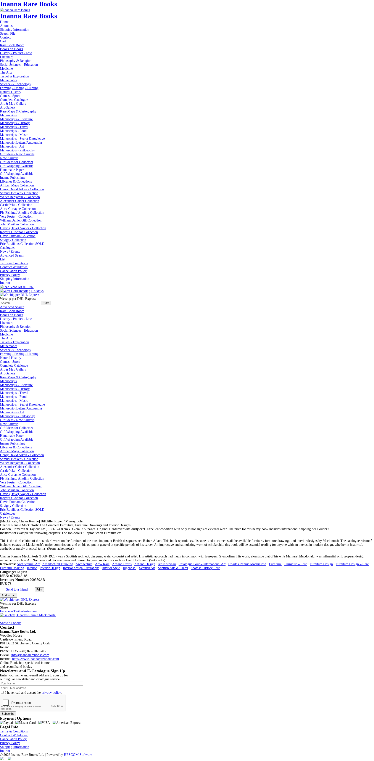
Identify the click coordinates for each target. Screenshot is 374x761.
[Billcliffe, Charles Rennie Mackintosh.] (28, 615)
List (2, 259)
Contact (5, 37)
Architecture (84, 564)
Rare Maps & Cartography (18, 111)
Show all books (10, 623)
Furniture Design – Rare (352, 564)
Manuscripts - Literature (16, 119)
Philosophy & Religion (15, 61)
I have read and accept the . (33, 692)
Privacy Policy (10, 275)
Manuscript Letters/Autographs (21, 142)
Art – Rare (102, 564)
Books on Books (11, 49)
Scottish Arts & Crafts (173, 568)
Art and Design (144, 564)
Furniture (275, 564)
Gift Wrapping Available (16, 166)
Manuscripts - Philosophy (17, 150)
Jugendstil (129, 568)
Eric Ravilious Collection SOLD (22, 244)
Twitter (18, 611)
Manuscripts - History (15, 123)
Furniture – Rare (295, 564)
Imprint (5, 282)
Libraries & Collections (16, 181)
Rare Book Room (12, 45)
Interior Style (111, 568)
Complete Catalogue (14, 99)
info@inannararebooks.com (30, 655)
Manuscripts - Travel (14, 127)
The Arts (6, 72)
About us (6, 25)
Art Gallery (8, 107)
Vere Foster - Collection (16, 216)
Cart (3, 41)
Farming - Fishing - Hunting (19, 88)
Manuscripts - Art (12, 146)
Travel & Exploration (14, 76)
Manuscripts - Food (13, 131)
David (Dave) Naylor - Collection (23, 228)
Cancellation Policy (13, 271)
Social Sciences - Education (19, 64)
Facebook (6, 611)
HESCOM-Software (78, 754)
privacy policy (51, 692)
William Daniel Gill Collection (21, 220)
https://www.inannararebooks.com (35, 659)
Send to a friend (17, 589)
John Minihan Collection (17, 224)
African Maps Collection (17, 185)
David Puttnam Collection (17, 236)
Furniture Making (12, 568)
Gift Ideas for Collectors (16, 162)
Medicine (6, 68)
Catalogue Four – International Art (202, 564)
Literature (6, 57)
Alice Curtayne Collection (18, 208)
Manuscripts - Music (14, 134)
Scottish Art (147, 568)
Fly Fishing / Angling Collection (22, 212)
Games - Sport (10, 96)
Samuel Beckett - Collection (19, 193)
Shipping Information (14, 29)
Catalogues (7, 247)
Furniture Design (321, 564)
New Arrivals (9, 158)
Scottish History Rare (205, 568)
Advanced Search (12, 255)
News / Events (10, 251)
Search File (7, 33)
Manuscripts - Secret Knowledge (22, 138)
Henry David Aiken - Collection (22, 189)
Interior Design (50, 568)
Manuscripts (8, 115)
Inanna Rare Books (28, 4)
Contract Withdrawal (14, 267)
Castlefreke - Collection (16, 205)
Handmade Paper (12, 170)
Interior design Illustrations (81, 568)
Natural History (10, 92)
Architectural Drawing (57, 564)
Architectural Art (28, 564)
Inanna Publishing (12, 177)
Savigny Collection (13, 240)
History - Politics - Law (16, 53)
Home (4, 22)
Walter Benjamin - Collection (20, 197)
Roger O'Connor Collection (19, 232)
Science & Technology (15, 84)
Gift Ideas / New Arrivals (17, 154)
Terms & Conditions (14, 263)
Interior (32, 568)
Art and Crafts (122, 564)
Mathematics (8, 80)
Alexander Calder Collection (19, 201)
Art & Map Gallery (13, 103)
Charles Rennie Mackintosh (247, 564)
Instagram (30, 611)
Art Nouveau (167, 564)
